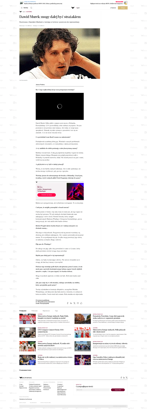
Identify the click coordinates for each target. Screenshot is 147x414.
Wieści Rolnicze (61, 393)
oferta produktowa (45, 402)
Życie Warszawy (61, 394)
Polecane (35, 311)
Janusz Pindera (40, 84)
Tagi (56, 311)
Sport (24, 11)
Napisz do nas (23, 388)
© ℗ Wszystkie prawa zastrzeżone (45, 301)
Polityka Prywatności (34, 384)
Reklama (45, 384)
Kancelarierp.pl (61, 391)
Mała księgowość (62, 389)
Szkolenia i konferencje (25, 399)
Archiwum (46, 389)
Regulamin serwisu (34, 388)
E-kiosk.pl (59, 384)
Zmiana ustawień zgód (35, 386)
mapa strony (22, 402)
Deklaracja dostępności (35, 391)
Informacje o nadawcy (35, 389)
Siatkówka (29, 11)
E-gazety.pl (60, 386)
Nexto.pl (59, 388)
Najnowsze (46, 311)
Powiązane (22, 311)
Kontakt (21, 386)
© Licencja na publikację (42, 300)
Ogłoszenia (46, 386)
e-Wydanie (113, 8)
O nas (20, 384)
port (78, 8)
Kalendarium (33, 402)
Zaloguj (123, 8)
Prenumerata (47, 388)
